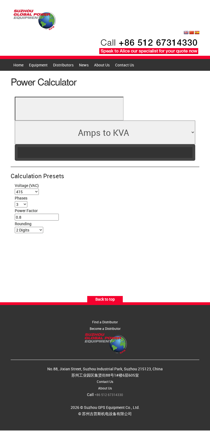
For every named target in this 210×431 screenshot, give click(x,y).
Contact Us (124, 65)
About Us (102, 65)
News (84, 65)
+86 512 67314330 (109, 394)
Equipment (38, 65)
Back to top (105, 299)
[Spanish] (196, 32)
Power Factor (26, 210)
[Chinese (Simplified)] (191, 32)
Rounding (23, 223)
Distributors (63, 65)
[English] (185, 32)
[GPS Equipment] (34, 18)
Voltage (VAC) (27, 185)
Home (18, 65)
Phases (21, 198)
